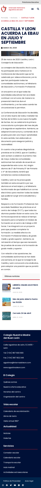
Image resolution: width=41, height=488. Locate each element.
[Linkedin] (22, 485)
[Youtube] (15, 485)
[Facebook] (7, 485)
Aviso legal (29, 481)
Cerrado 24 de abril (22, 313)
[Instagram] (3, 485)
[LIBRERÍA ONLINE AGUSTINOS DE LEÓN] (6, 288)
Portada (4, 18)
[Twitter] (11, 485)
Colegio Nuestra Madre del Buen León (16, 336)
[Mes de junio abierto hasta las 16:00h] (6, 302)
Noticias (14, 18)
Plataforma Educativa (30, 2)
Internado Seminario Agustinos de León (17, 9)
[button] (32, 9)
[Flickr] (18, 485)
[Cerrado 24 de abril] (6, 316)
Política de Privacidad (11, 481)
